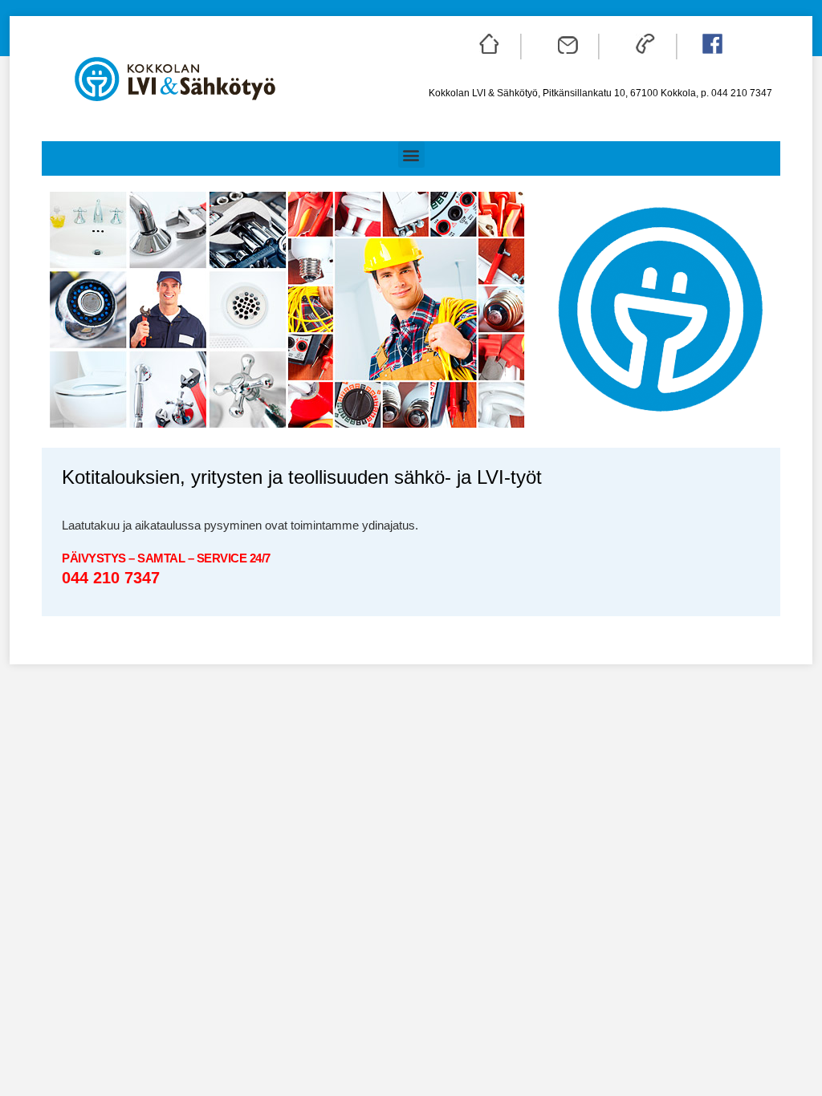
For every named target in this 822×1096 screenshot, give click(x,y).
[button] (411, 154)
